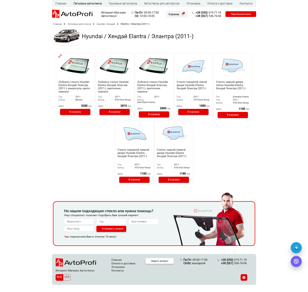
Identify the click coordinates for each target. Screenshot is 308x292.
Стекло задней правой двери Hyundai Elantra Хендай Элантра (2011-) (171, 153)
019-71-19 (208, 12)
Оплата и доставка (219, 3)
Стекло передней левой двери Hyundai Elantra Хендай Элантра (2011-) (192, 85)
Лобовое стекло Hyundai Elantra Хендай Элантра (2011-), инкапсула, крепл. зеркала (74, 86)
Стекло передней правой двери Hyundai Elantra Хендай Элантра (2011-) (133, 153)
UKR (67, 277)
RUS (59, 277)
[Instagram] (244, 277)
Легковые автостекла (87, 3)
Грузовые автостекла (123, 3)
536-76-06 (208, 16)
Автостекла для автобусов (161, 3)
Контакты (246, 3)
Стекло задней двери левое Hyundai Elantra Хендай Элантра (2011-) (230, 85)
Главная (60, 3)
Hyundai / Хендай (106, 24)
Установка (193, 3)
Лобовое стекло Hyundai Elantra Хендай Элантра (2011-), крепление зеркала (113, 86)
